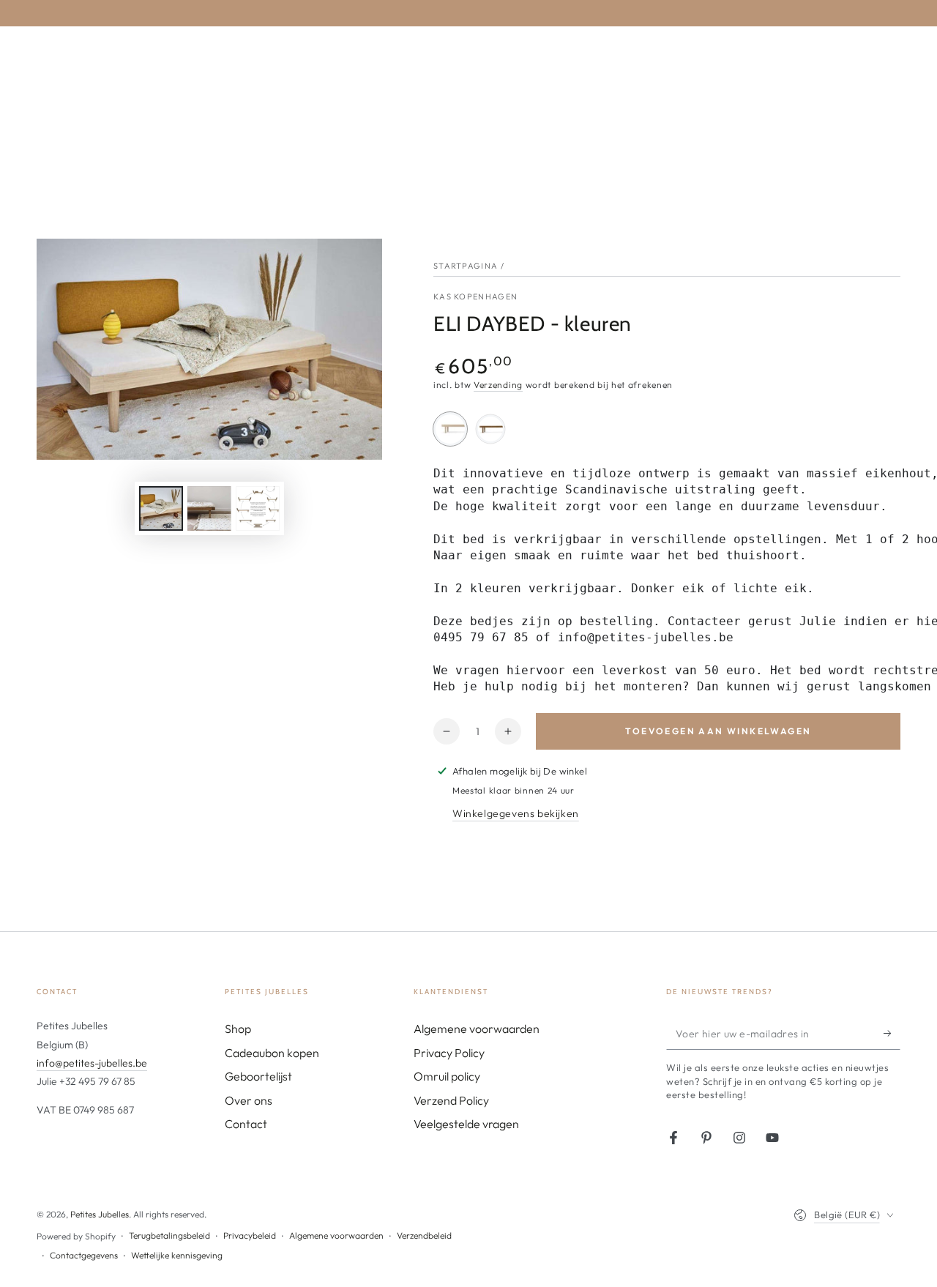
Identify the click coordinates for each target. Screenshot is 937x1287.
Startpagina (465, 266)
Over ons (248, 1100)
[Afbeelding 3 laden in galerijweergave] (258, 508)
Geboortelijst (258, 1076)
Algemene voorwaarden (477, 1028)
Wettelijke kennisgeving (177, 1255)
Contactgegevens (84, 1255)
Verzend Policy (451, 1100)
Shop (238, 1028)
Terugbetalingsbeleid (169, 1235)
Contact (246, 1123)
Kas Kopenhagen (475, 296)
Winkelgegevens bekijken (515, 813)
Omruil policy (447, 1076)
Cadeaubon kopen (272, 1052)
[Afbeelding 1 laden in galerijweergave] (161, 508)
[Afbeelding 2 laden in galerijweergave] (209, 508)
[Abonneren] (892, 1033)
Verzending (498, 384)
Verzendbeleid (424, 1235)
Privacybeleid (249, 1235)
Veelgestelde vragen (466, 1123)
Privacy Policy (449, 1052)
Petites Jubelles (99, 1214)
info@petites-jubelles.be (92, 1063)
